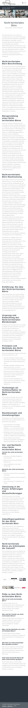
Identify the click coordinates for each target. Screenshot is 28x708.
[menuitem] (22, 3)
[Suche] (22, 3)
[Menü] (25, 3)
